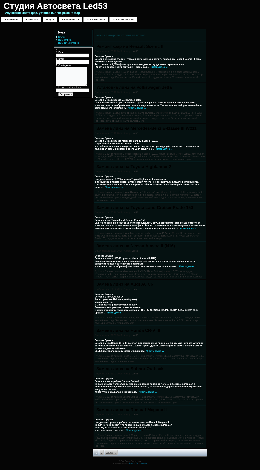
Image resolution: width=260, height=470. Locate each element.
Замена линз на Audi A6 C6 (124, 284)
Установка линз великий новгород (173, 159)
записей (65, 39)
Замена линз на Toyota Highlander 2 (133, 166)
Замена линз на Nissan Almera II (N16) (135, 245)
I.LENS (199, 113)
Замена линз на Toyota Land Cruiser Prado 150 (144, 207)
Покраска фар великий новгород (123, 440)
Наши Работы (70, 19)
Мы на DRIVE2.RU (123, 19)
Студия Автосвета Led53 (56, 6)
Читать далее (159, 67)
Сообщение (64, 65)
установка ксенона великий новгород (155, 443)
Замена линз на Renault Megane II (131, 409)
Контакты (32, 19)
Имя (60, 52)
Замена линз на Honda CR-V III (128, 330)
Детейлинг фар (142, 156)
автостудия (198, 153)
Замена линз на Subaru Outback (129, 368)
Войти (61, 37)
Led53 (135, 51)
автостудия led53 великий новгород (130, 74)
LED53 (106, 74)
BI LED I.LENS (186, 113)
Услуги (50, 19)
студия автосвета (161, 77)
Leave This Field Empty (70, 87)
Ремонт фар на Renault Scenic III (130, 46)
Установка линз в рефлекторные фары (178, 72)
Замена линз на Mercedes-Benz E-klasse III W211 (146, 128)
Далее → (111, 452)
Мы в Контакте (95, 19)
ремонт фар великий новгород (128, 276)
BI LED (173, 113)
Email (61, 58)
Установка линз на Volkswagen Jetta (134, 87)
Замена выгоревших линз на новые (169, 74)
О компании (11, 19)
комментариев (68, 42)
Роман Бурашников (138, 463)
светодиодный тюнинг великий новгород (127, 118)
